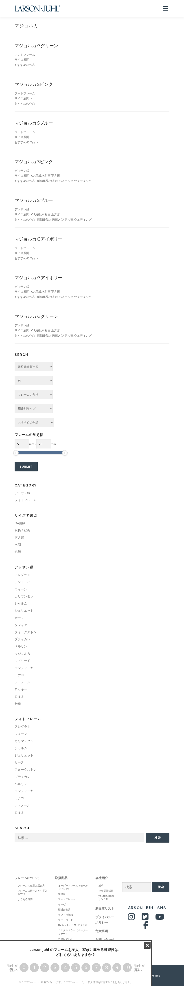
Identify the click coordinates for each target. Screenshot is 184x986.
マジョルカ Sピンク (34, 84)
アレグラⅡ (22, 575)
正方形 (19, 537)
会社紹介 (101, 878)
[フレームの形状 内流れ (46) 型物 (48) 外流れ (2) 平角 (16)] (34, 394)
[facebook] (145, 927)
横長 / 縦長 (22, 530)
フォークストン (26, 632)
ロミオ (19, 696)
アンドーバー (24, 582)
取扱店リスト (104, 908)
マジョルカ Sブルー (34, 123)
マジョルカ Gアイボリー (38, 239)
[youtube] (159, 918)
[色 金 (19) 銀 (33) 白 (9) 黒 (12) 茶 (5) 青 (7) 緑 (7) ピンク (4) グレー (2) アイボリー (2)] (34, 380)
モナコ (19, 675)
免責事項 (101, 931)
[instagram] (131, 918)
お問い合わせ (104, 939)
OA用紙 (20, 523)
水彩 (18, 544)
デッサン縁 (22, 493)
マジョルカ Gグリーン (36, 45)
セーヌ (19, 618)
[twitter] (145, 918)
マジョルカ (22, 653)
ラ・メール (22, 682)
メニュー (165, 8)
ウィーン (21, 589)
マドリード (22, 660)
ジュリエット (24, 610)
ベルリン (21, 646)
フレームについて (27, 878)
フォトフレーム (26, 500)
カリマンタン (24, 596)
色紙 (18, 551)
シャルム (21, 603)
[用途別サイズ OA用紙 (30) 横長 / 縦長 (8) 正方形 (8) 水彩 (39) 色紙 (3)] (34, 408)
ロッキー (21, 689)
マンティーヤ (24, 668)
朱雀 (18, 703)
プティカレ (22, 639)
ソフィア (21, 625)
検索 (158, 838)
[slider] (16, 452)
